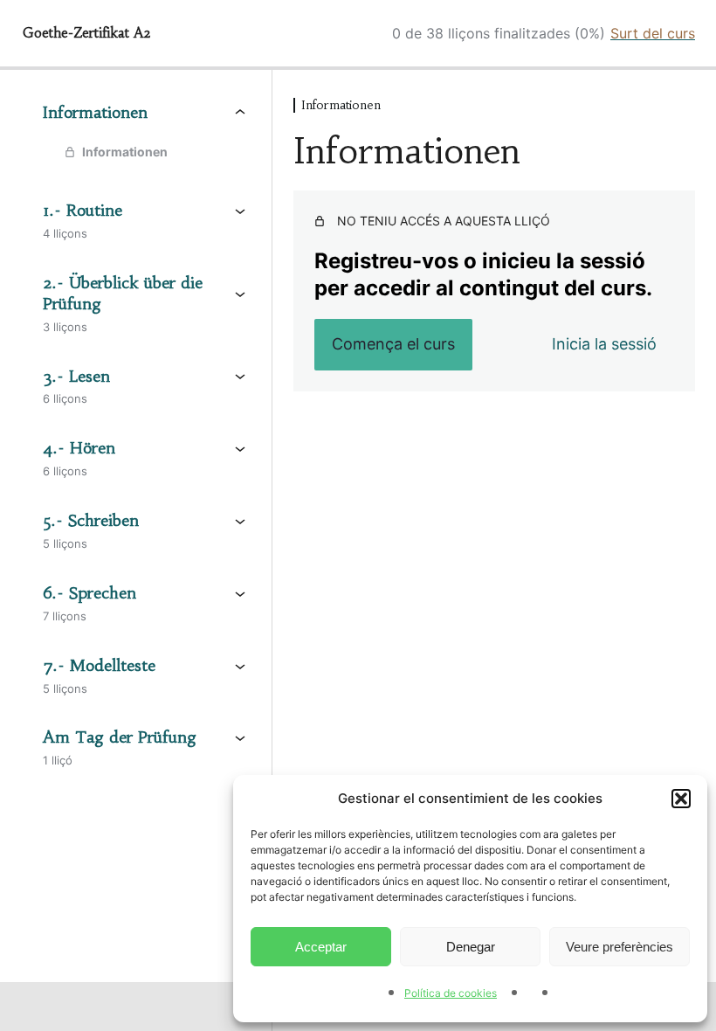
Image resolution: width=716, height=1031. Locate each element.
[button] (681, 798)
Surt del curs (652, 33)
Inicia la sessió (604, 344)
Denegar (470, 946)
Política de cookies (450, 993)
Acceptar (321, 946)
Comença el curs (393, 344)
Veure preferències (619, 946)
